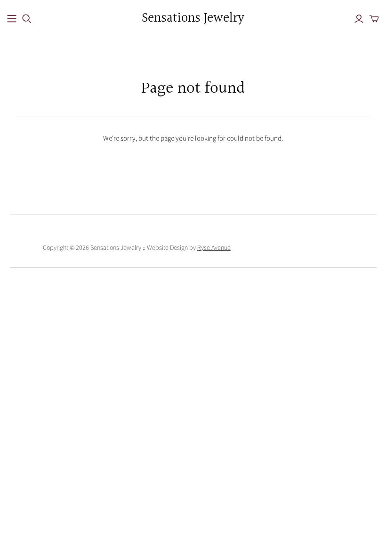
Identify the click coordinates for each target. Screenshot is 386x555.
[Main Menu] (11, 19)
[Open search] (27, 19)
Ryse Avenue (214, 248)
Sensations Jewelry (193, 18)
